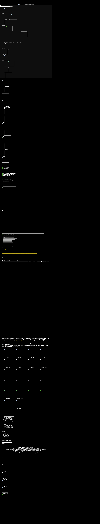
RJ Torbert (16, 255)
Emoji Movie (15, 257)
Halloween (36, 257)
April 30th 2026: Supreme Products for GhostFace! (8, 418)
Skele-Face (6, 258)
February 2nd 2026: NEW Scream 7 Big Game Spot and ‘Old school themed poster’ (8, 426)
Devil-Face (4, 257)
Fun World (7, 255)
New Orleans (45, 257)
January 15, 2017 (6, 254)
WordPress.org (6, 436)
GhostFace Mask (31, 257)
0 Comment (5, 256)
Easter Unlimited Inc (9, 257)
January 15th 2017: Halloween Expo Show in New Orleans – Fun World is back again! (19, 253)
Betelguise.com (25, 453)
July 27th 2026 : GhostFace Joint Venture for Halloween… (9, 415)
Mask (39, 257)
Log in (5, 433)
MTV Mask (41, 257)
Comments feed (6, 435)
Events (4, 255)
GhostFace (11, 254)
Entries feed (6, 434)
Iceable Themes (38, 453)
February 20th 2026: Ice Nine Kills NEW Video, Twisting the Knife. (9, 423)
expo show (19, 257)
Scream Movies (20, 255)
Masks (13, 255)
